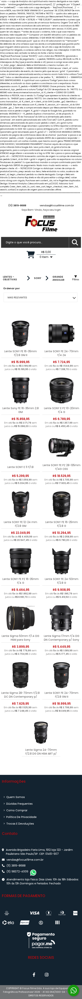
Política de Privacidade (20, 817)
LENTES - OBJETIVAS (10, 278)
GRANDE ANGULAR (58, 278)
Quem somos (14, 797)
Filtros (75, 279)
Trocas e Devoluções (18, 824)
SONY (37, 278)
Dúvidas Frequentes (18, 804)
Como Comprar (15, 810)
